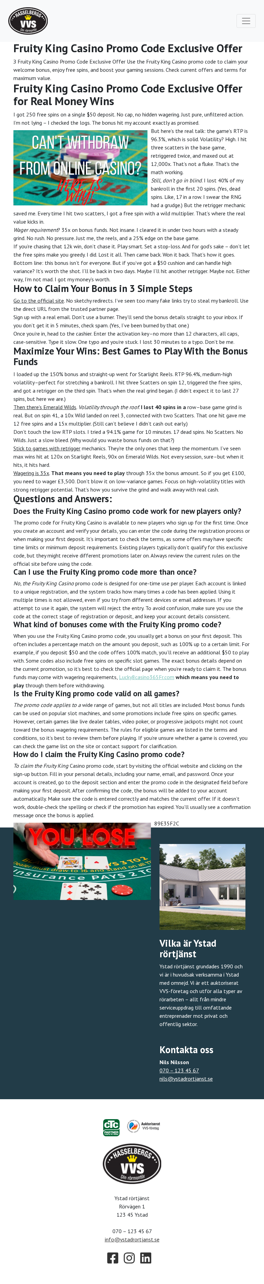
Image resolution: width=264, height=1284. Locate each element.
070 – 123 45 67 (179, 1070)
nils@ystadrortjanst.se (186, 1078)
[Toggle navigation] (246, 21)
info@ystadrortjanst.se (132, 1239)
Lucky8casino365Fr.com (146, 677)
